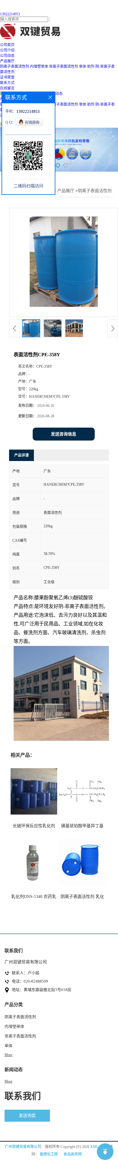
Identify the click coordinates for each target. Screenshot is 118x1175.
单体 (82, 66)
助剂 (90, 66)
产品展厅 (65, 191)
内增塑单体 (39, 66)
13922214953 (10, 14)
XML (94, 1147)
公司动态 (55, 94)
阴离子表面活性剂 (14, 66)
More (8, 1055)
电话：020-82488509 (30, 981)
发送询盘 (27, 1115)
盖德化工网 (49, 1154)
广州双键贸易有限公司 (23, 1147)
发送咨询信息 (63, 434)
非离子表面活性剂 (63, 66)
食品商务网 (73, 1154)
